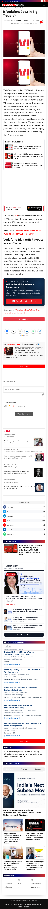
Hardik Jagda (9, 434)
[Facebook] (7, 331)
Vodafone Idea (36, 883)
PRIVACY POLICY (23, 907)
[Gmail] (20, 331)
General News (35, 887)
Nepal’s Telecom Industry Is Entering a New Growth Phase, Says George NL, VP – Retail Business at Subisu (12, 838)
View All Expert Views (24, 635)
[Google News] (24, 335)
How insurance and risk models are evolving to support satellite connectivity (18, 457)
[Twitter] (13, 331)
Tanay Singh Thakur (13, 20)
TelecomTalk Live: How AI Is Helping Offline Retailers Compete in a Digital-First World (34, 836)
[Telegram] (40, 331)
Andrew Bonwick (11, 449)
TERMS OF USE (36, 904)
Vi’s (16, 215)
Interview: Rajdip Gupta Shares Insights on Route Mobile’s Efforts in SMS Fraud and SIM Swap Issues (35, 865)
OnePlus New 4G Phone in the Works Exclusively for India (20, 689)
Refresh (8, 646)
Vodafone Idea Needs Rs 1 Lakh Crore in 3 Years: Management (22, 724)
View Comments (24, 414)
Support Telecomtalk (11, 1)
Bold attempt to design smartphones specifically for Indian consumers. (16, 472)
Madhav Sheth (10, 465)
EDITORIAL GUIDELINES (22, 904)
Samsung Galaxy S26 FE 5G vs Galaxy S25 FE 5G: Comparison (23, 671)
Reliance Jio (8, 887)
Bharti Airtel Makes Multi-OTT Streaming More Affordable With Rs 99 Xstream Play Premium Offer (30, 550)
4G (32, 880)
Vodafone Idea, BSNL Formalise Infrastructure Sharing (18, 706)
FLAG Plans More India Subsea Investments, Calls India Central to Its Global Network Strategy (22, 812)
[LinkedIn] (26, 331)
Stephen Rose (9, 480)
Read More (24, 319)
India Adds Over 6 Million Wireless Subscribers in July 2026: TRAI (19, 653)
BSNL (19, 883)
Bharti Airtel (8, 883)
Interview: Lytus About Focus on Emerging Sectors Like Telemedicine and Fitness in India (13, 865)
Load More (24, 366)
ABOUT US (8, 904)
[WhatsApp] (33, 331)
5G (19, 880)
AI (18, 887)
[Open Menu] (44, 5)
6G (5, 880)
